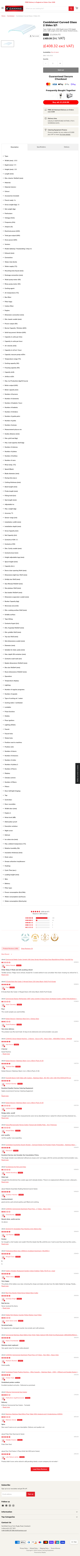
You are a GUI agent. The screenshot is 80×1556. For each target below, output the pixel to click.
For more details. (65, 134)
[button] (29, 918)
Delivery (66, 147)
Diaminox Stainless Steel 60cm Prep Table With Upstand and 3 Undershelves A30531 (34, 1414)
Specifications (41, 147)
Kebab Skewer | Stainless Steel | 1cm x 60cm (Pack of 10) (25, 1061)
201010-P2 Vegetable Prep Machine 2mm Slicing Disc (23, 1229)
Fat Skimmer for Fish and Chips (16, 1167)
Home (3, 16)
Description (15, 147)
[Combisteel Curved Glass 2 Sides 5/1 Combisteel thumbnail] (7, 44)
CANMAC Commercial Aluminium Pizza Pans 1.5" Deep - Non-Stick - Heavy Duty (32, 1355)
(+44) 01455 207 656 (8, 1530)
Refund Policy (34, 1548)
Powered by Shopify (40, 1552)
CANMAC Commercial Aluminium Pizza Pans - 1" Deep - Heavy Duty (28, 1209)
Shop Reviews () (27, 949)
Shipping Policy (44, 1548)
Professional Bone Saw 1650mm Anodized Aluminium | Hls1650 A (27, 1251)
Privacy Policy (24, 1548)
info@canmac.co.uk (21, 1530)
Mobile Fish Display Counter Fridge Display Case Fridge (24, 1315)
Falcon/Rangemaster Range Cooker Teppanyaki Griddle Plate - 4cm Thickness (31, 1125)
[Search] (71, 8)
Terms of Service (55, 1548)
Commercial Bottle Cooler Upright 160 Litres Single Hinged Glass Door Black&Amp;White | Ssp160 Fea (39, 959)
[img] (40, 911)
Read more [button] (5, 975)
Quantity (45, 59)
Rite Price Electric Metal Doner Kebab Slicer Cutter (22, 1293)
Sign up (30, 1494)
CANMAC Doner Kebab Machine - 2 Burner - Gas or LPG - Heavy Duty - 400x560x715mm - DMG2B (39, 1039)
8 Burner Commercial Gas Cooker (16, 1392)
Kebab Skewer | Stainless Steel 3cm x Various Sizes (22, 1019)
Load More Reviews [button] (40, 1469)
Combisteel (10, 16)
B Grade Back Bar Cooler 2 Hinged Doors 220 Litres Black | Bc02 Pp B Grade (31, 982)
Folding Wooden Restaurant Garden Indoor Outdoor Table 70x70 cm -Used (30, 1271)
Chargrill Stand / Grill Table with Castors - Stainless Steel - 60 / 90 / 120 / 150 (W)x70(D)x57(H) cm (38, 1078)
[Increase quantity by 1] (60, 63)
